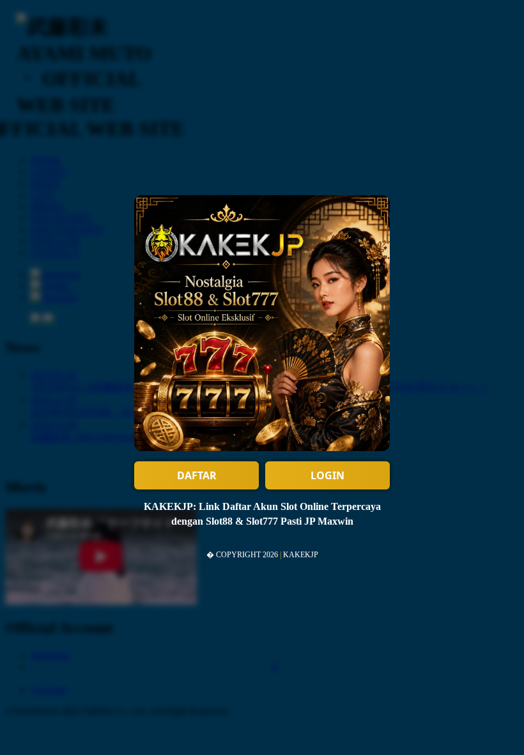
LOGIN (327, 475)
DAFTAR (197, 475)
